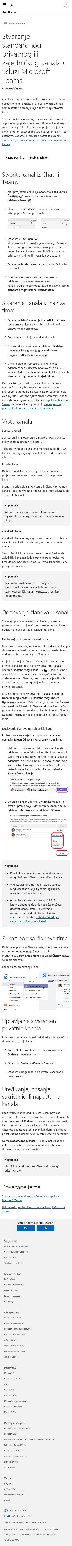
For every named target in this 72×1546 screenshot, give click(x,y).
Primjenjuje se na (14, 88)
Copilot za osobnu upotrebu (16, 1251)
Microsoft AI (9, 1373)
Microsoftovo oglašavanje (15, 1401)
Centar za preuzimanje (13, 1284)
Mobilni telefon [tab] (39, 157)
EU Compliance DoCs (46, 1534)
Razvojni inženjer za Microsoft (17, 1428)
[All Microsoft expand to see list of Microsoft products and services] (4, 5)
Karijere (7, 1483)
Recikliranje (9, 1301)
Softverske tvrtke (11, 1461)
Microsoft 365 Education (14, 1334)
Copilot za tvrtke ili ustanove (16, 1246)
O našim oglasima (27, 1534)
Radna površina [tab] (15, 157)
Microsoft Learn (10, 1433)
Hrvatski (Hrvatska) (17, 1510)
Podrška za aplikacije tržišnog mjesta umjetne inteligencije (29, 1439)
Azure (6, 1384)
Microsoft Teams (11, 1412)
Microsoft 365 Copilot (13, 1406)
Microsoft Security (12, 1378)
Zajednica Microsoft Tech (15, 1445)
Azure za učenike (11, 1356)
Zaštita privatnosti (34, 1529)
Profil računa (9, 1279)
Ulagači (7, 1500)
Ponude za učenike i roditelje (16, 1351)
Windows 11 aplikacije (13, 1263)
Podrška (8, 12)
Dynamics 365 (10, 1389)
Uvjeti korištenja (51, 1529)
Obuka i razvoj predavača (15, 1345)
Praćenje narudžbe (12, 1296)
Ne (45, 1228)
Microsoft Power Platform (15, 1456)
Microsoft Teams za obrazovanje (18, 1328)
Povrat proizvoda (11, 1290)
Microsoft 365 (10, 1257)
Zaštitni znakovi (10, 1534)
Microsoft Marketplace (13, 1450)
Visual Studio (9, 1467)
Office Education (11, 1340)
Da (25, 1228)
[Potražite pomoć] (12, 4)
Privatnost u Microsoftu (14, 1494)
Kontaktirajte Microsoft (14, 1529)
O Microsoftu (9, 1489)
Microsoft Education (12, 1317)
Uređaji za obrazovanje (14, 1323)
